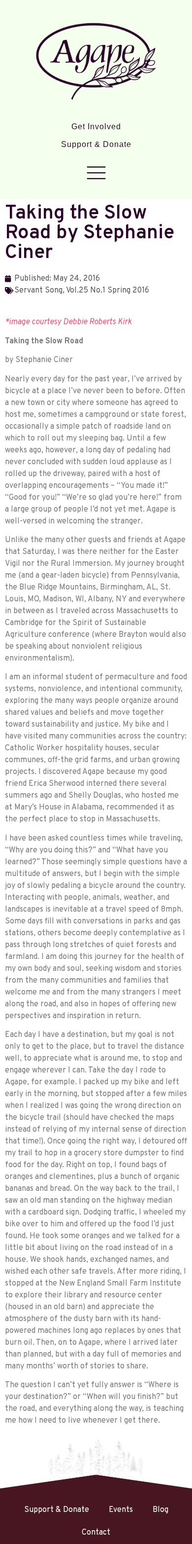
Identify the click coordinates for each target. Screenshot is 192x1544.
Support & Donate (96, 144)
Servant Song (38, 290)
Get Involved (96, 126)
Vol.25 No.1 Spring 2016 (107, 290)
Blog (160, 1510)
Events (121, 1510)
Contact (96, 1533)
